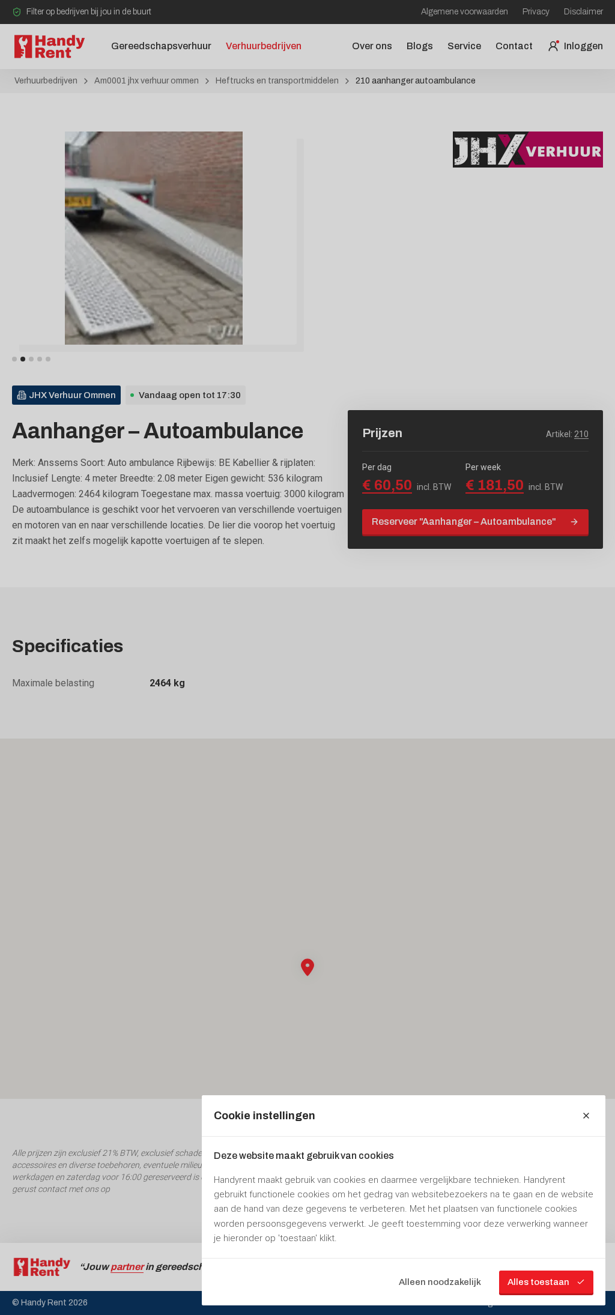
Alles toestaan (538, 1282)
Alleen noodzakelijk (440, 1282)
